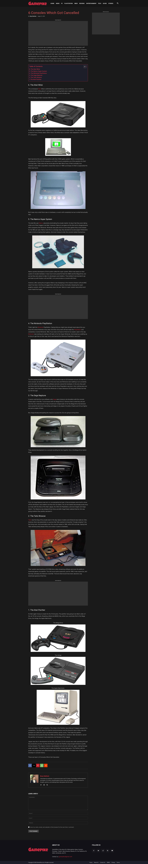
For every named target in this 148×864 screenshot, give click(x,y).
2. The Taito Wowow (35, 77)
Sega (54, 399)
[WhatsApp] (42, 765)
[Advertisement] (58, 33)
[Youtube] (112, 850)
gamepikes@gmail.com (65, 856)
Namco (41, 223)
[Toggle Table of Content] (84, 66)
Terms (118, 862)
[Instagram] (44, 785)
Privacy (113, 862)
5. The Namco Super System (38, 71)
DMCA (108, 862)
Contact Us (102, 862)
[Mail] (98, 850)
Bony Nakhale (33, 16)
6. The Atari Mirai (34, 69)
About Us (96, 862)
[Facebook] (30, 765)
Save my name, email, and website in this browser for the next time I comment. (52, 827)
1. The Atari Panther (35, 79)
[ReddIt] (45, 765)
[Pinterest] (38, 765)
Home (91, 862)
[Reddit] (103, 850)
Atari (39, 89)
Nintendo (40, 327)
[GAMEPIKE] (37, 3)
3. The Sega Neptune (35, 75)
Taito (29, 520)
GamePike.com (40, 862)
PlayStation (77, 329)
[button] (118, 3)
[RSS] (107, 850)
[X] (34, 765)
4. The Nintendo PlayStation (38, 73)
